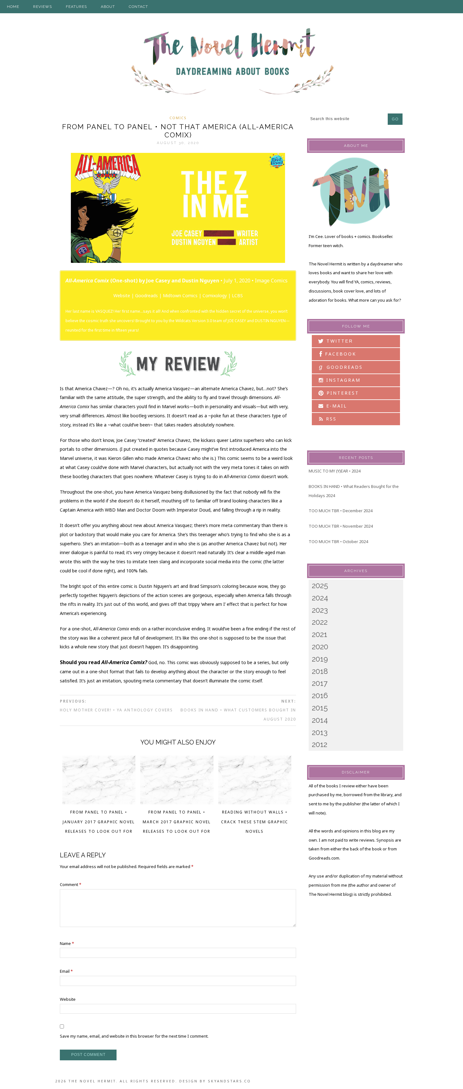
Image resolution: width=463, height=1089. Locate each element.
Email (66, 971)
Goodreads (146, 295)
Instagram (342, 380)
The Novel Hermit (231, 62)
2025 (320, 585)
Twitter (338, 341)
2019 (320, 658)
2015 (320, 707)
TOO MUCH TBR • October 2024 (338, 541)
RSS (330, 419)
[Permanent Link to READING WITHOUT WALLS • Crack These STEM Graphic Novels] (255, 802)
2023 (320, 610)
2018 (320, 671)
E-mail (335, 406)
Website (121, 295)
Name (67, 943)
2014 (320, 720)
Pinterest (341, 393)
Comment (70, 884)
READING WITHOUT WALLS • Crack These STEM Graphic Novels (254, 821)
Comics (178, 117)
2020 (320, 646)
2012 (319, 744)
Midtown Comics (180, 295)
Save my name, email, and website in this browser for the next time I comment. (134, 1036)
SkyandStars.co (229, 1081)
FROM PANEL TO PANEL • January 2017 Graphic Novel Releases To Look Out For (99, 821)
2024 (320, 597)
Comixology (215, 295)
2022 (320, 622)
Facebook (339, 354)
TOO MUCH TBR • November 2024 (341, 526)
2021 (319, 634)
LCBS (237, 295)
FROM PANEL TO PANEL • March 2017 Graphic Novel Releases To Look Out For (177, 821)
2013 (320, 732)
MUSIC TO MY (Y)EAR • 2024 (334, 471)
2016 (320, 695)
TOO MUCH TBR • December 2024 (340, 510)
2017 (320, 683)
